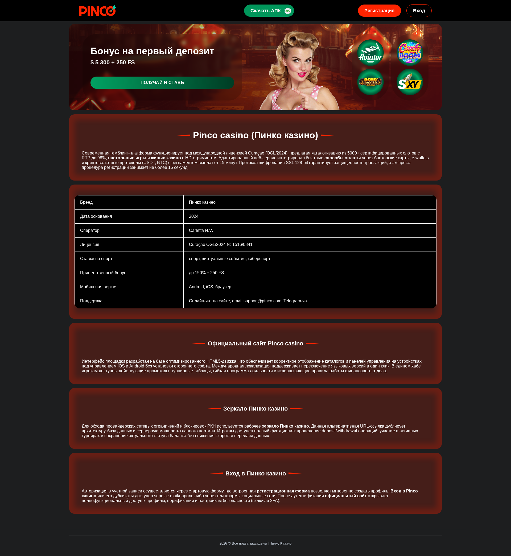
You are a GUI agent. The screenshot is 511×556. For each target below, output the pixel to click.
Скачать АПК (265, 10)
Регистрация (379, 10)
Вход (419, 10)
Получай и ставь (162, 82)
